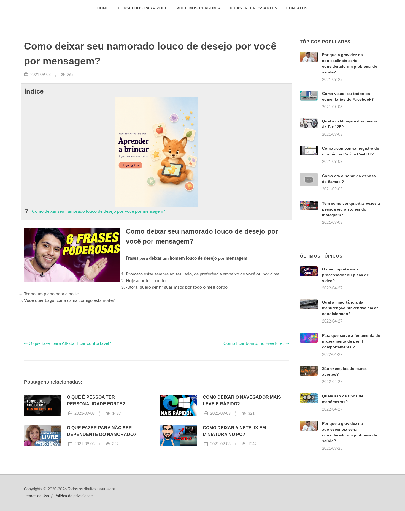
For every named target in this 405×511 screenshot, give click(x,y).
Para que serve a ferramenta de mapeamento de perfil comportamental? (351, 341)
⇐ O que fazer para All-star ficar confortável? (67, 343)
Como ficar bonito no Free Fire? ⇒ (256, 343)
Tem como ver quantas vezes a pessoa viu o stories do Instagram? (351, 209)
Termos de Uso (36, 496)
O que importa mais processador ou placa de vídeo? (345, 275)
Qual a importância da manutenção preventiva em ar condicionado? (350, 308)
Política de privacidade (74, 496)
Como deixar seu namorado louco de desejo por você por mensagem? (98, 211)
